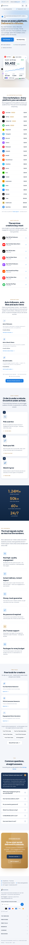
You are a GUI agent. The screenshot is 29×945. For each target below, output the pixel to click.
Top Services (5, 916)
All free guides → (20, 737)
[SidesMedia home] (4, 6)
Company (4, 930)
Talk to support (14, 861)
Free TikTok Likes (7, 731)
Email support (16, 211)
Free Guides (4, 919)
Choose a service (14, 856)
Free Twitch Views (9, 737)
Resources (4, 933)
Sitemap (2, 942)
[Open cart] (22, 5)
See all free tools (13, 742)
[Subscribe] (22, 904)
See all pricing (20, 39)
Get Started (6, 39)
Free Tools (4, 923)
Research (4, 926)
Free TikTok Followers (21, 734)
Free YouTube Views (7, 734)
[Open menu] (26, 5)
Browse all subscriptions (13, 380)
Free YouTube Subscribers (20, 731)
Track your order (8, 942)
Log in (14, 942)
